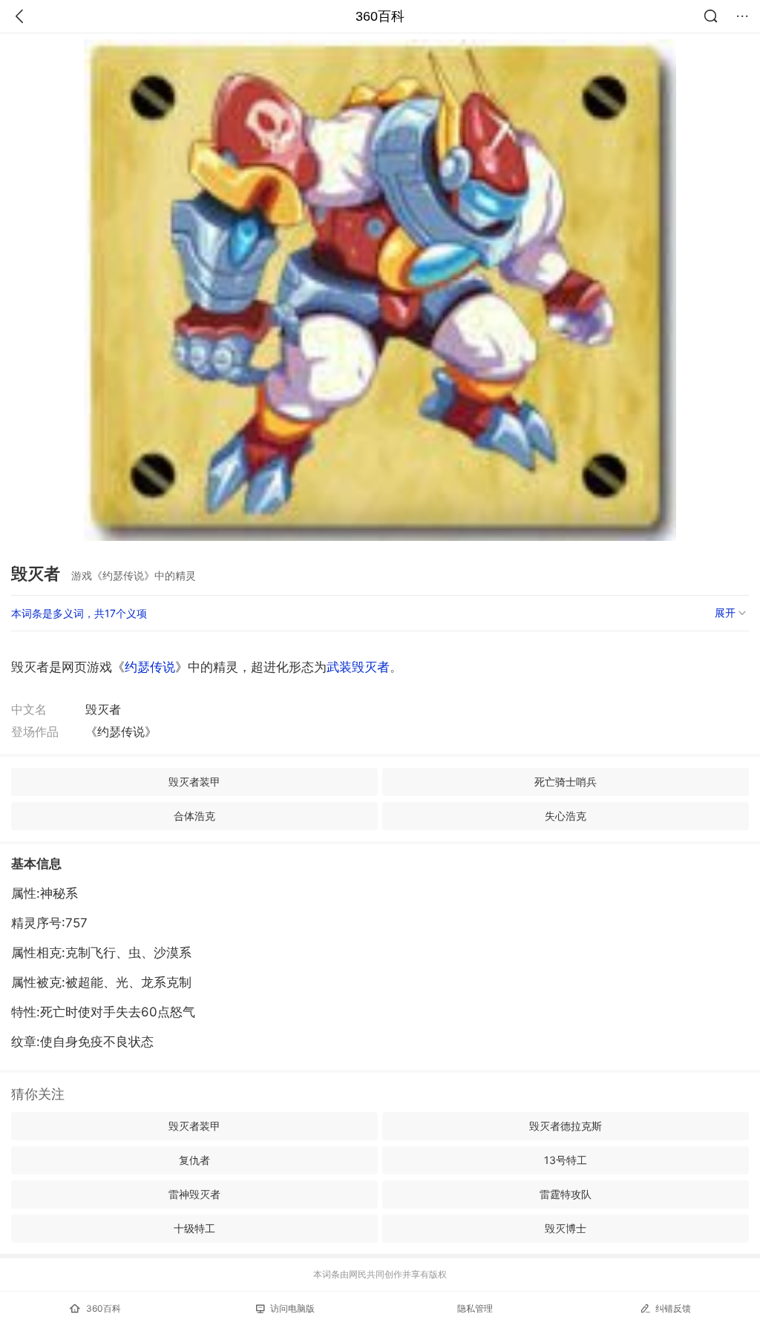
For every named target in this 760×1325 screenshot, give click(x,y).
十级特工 (194, 1228)
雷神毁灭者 (194, 1194)
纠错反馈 (673, 1308)
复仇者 (194, 1160)
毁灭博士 (565, 1228)
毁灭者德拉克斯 (565, 1125)
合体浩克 (194, 815)
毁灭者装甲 (194, 781)
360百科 (380, 16)
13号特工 (565, 1160)
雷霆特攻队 (566, 1194)
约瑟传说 (150, 667)
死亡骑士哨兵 (565, 781)
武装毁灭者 (358, 667)
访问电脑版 (292, 1308)
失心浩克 (565, 815)
